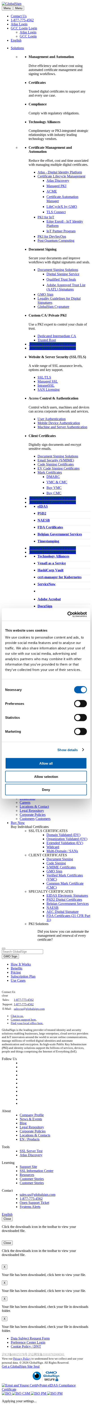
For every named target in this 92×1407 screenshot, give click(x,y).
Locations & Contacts (35, 1135)
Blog (23, 1123)
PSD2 (42, 513)
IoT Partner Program (60, 231)
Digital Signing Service (62, 274)
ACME (51, 191)
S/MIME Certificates (61, 867)
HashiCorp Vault (50, 570)
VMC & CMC (56, 482)
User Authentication (52, 419)
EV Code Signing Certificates (58, 468)
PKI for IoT (46, 217)
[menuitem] (50, 339)
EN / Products (30, 1139)
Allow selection (46, 776)
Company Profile (32, 1115)
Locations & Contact (34, 806)
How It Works (21, 964)
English (16, 40)
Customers (27, 819)
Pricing (16, 972)
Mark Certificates (50, 472)
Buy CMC (53, 493)
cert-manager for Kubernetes (60, 577)
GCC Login (19, 28)
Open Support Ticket (34, 1203)
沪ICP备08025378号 (14, 1354)
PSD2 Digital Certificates (64, 899)
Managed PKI (56, 186)
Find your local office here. (27, 1023)
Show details (67, 750)
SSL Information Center (36, 1171)
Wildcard (52, 847)
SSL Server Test (31, 1151)
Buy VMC (54, 488)
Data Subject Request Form (30, 1338)
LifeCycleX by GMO (61, 207)
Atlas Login (19, 24)
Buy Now (18, 823)
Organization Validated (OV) (66, 839)
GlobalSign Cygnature (53, 306)
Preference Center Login (28, 1342)
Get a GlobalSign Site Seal (21, 1366)
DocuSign (45, 606)
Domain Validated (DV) (63, 835)
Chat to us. (17, 1016)
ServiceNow (47, 584)
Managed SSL (48, 381)
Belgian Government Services (60, 534)
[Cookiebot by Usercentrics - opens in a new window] (67, 614)
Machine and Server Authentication (62, 427)
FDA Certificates (50, 527)
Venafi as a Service (52, 563)
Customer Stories (32, 1179)
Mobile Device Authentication (59, 423)
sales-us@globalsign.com (29, 1008)
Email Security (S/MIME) (56, 460)
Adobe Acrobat (49, 599)
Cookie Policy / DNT (26, 1346)
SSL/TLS (44, 377)
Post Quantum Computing (56, 240)
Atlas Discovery (57, 180)
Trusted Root (47, 340)
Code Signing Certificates (56, 464)
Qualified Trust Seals (61, 279)
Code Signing (56, 863)
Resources (27, 1175)
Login (33, 28)
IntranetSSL (46, 385)
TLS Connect (56, 212)
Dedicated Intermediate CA (57, 336)
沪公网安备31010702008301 (46, 1354)
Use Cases (18, 980)
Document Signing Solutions (58, 270)
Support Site (28, 1167)
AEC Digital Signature (62, 912)
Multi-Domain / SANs (62, 851)
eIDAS (43, 506)
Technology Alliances (53, 556)
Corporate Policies (33, 815)
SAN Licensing (49, 389)
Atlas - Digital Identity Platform (60, 172)
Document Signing (59, 859)
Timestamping (48, 541)
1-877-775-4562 (22, 20)
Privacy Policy (22, 1358)
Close (7, 1219)
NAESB (44, 520)
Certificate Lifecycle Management (61, 176)
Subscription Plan (23, 976)
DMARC (53, 477)
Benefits (16, 968)
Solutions (17, 48)
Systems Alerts (30, 1207)
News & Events (31, 1119)
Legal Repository (32, 810)
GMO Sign (45, 294)
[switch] (80, 703)
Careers (25, 802)
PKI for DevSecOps (52, 236)
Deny (46, 790)
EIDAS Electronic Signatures (67, 895)
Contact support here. (24, 1019)
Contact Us (19, 16)
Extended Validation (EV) (64, 843)
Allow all (46, 763)
